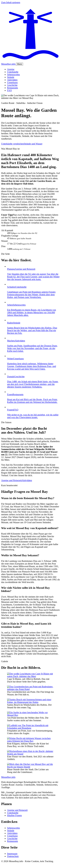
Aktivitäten (12, 80)
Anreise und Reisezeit (11, 480)
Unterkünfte (12, 72)
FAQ (9, 90)
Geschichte (12, 85)
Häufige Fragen (14, 815)
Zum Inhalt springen (10, 2)
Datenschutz (13, 856)
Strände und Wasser (33, 143)
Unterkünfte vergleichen (12, 143)
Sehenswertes (13, 74)
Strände (10, 77)
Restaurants (12, 88)
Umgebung (12, 82)
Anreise (10, 69)
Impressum (12, 853)
